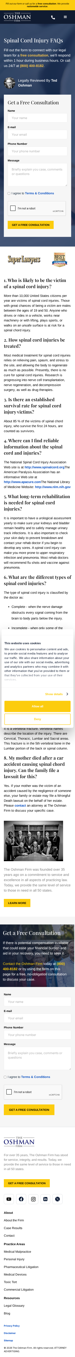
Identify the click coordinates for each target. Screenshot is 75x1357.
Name (11, 110)
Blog (7, 1313)
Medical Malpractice (17, 1251)
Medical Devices (15, 1274)
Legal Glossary (14, 1305)
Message (13, 160)
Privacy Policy (12, 1325)
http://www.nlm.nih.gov (53, 487)
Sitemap (8, 1340)
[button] (65, 17)
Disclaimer (10, 1333)
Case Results (13, 1228)
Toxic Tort (10, 1282)
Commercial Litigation (19, 1289)
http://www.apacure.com (22, 482)
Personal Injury (14, 1259)
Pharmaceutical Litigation (21, 1267)
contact (20, 805)
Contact (9, 1235)
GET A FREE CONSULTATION (27, 1183)
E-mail (12, 127)
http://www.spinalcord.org (44, 467)
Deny (37, 719)
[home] (17, 16)
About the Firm (14, 1220)
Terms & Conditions (39, 193)
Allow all (37, 706)
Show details (54, 694)
